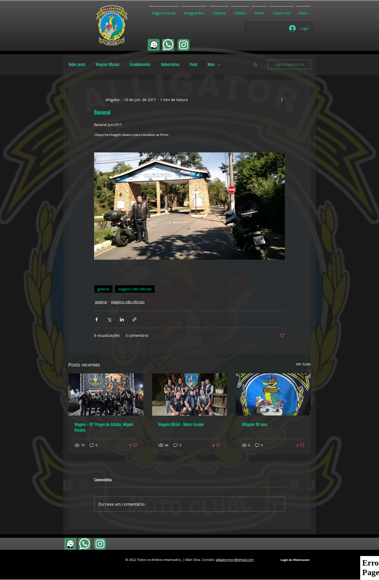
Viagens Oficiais (107, 64)
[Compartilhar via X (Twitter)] (109, 319)
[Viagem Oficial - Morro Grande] (189, 394)
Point (193, 64)
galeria (103, 289)
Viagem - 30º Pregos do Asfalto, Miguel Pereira (104, 427)
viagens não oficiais (135, 289)
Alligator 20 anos (254, 424)
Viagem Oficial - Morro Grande (181, 424)
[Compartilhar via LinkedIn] (121, 319)
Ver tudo (303, 364)
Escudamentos (140, 64)
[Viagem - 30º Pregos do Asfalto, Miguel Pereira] (105, 394)
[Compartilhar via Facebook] (96, 319)
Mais (211, 64)
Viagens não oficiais (128, 301)
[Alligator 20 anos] (273, 394)
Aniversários (170, 64)
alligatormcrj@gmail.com (235, 559)
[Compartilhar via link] (134, 319)
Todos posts (76, 64)
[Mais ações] (282, 99)
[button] (255, 64)
